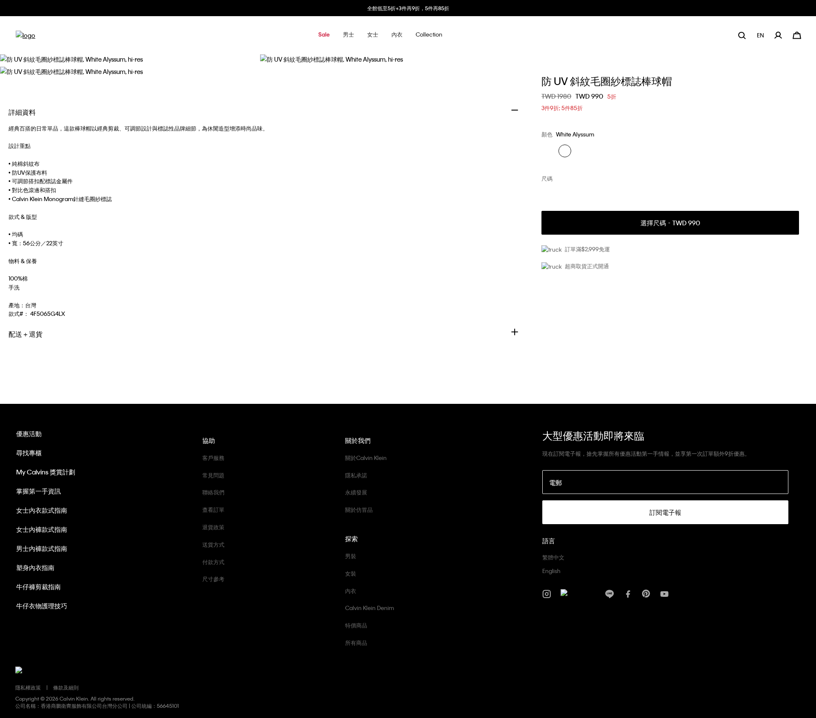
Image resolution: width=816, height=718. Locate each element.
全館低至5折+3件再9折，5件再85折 (408, 8)
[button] (324, 35)
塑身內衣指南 (35, 567)
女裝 (350, 573)
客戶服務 (213, 457)
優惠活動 (29, 433)
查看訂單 (213, 509)
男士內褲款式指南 (41, 548)
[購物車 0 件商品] (797, 34)
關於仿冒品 (359, 509)
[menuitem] (761, 35)
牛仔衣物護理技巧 (41, 606)
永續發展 (356, 492)
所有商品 (356, 642)
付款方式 (213, 561)
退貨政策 (213, 527)
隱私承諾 (356, 475)
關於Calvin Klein (366, 457)
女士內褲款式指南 (41, 529)
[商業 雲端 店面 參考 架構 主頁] (25, 38)
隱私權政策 (28, 687)
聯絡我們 (213, 492)
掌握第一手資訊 (38, 491)
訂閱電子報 (665, 512)
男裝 (350, 555)
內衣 (350, 590)
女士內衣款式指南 (41, 510)
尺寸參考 (213, 578)
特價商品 (356, 625)
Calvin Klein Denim (369, 607)
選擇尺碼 (670, 223)
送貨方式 (213, 544)
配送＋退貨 (25, 333)
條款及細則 (66, 687)
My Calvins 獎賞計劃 (45, 472)
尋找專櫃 (29, 452)
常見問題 (213, 475)
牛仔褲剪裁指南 (38, 586)
